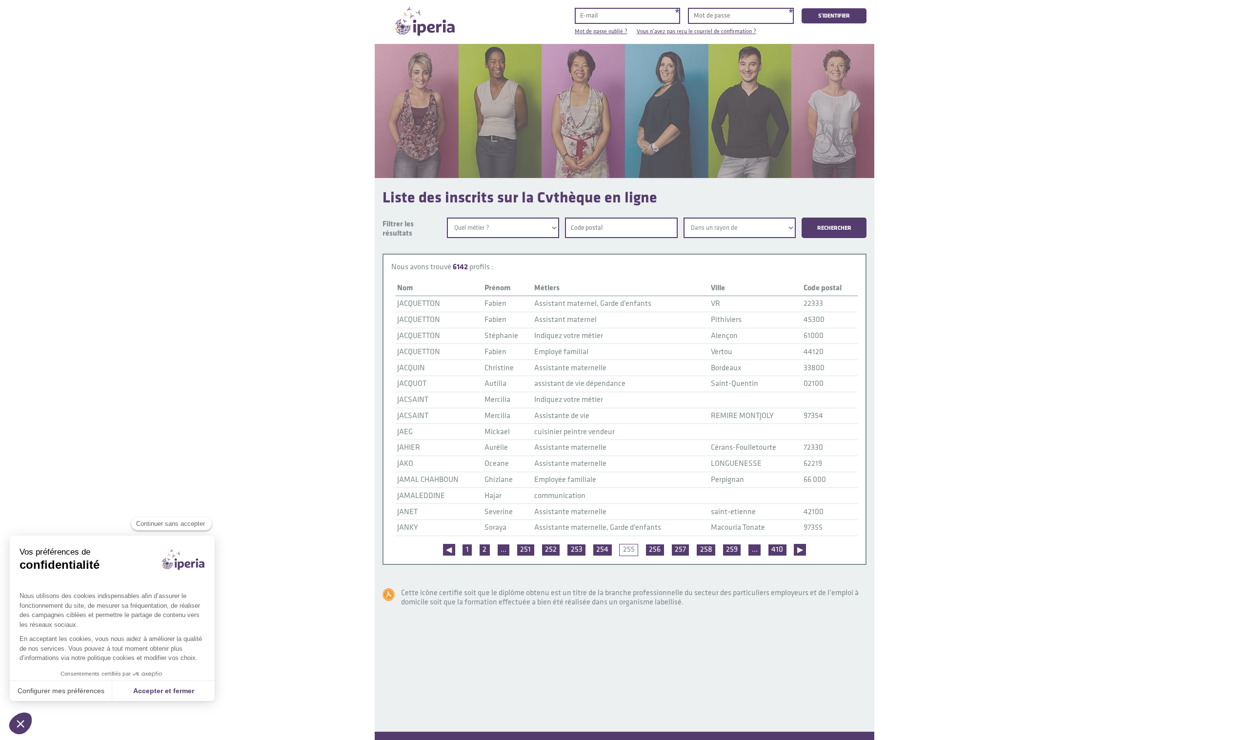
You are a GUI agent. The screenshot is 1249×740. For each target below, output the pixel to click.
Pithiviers (726, 319)
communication (559, 495)
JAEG (405, 432)
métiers (547, 288)
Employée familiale (565, 479)
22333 (813, 303)
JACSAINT (412, 399)
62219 (813, 463)
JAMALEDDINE (421, 495)
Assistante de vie (561, 415)
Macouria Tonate (738, 527)
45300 (814, 319)
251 (525, 549)
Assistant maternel (565, 319)
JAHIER (408, 447)
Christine (499, 368)
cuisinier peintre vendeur (574, 432)
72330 (813, 447)
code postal (823, 288)
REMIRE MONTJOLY (742, 415)
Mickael (497, 432)
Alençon (724, 335)
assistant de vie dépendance (579, 383)
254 (602, 549)
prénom (497, 288)
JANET (407, 512)
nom (405, 288)
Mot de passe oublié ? (601, 31)
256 (655, 549)
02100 (814, 383)
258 (706, 549)
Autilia (495, 383)
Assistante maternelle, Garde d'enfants (597, 527)
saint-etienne (733, 512)
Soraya (495, 527)
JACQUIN (411, 368)
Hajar (493, 495)
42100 (814, 512)
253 (577, 549)
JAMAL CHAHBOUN (428, 479)
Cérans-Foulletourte (743, 447)
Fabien (495, 303)
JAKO (405, 463)
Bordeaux (726, 368)
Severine (498, 512)
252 (551, 549)
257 (680, 549)
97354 (813, 415)
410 (777, 549)
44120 (814, 352)
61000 (814, 335)
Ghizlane (498, 479)
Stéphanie (501, 335)
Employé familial (561, 352)
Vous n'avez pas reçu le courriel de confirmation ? (696, 31)
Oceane (496, 463)
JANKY (407, 527)
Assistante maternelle (570, 368)
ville (718, 288)
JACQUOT (411, 383)
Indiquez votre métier (568, 335)
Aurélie (496, 447)
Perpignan (727, 479)
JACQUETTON (418, 303)
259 (732, 549)
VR (715, 303)
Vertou (721, 352)
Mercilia (497, 399)
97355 (813, 527)
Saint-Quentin (734, 383)
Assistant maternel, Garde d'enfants (592, 303)
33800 (814, 368)
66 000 (815, 479)
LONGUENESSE (736, 463)
